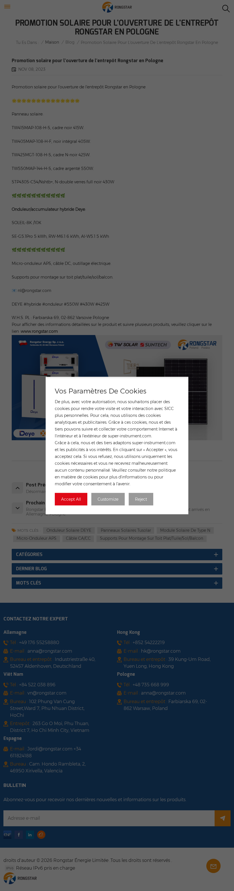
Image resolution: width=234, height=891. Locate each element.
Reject (141, 499)
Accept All (71, 499)
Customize (108, 499)
